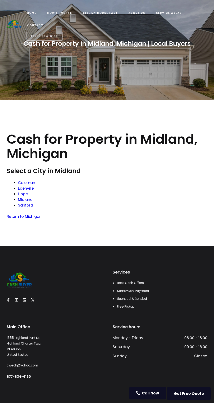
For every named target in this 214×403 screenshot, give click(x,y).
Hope (23, 193)
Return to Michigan (24, 216)
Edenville (26, 188)
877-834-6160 (19, 376)
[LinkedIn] (25, 300)
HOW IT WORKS (59, 13)
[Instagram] (16, 300)
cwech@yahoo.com (22, 365)
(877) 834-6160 (44, 36)
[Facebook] (8, 300)
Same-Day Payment (133, 291)
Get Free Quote (189, 393)
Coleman (26, 182)
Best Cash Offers (130, 283)
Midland (25, 199)
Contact (35, 25)
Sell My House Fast (100, 13)
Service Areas (169, 13)
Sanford (25, 205)
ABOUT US (137, 13)
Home (31, 13)
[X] (32, 300)
